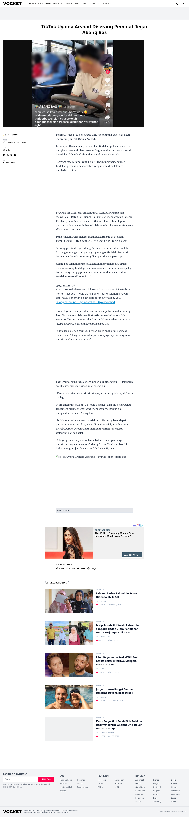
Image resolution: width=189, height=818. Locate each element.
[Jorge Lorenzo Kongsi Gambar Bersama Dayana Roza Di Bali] (69, 697)
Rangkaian (94, 3)
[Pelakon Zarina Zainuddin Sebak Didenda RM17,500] (69, 601)
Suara (173, 798)
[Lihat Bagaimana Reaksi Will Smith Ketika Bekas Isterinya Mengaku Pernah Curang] (69, 665)
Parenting (175, 794)
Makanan (139, 794)
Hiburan (14, 135)
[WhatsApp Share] (8, 155)
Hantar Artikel (66, 787)
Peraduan (139, 798)
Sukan (40, 3)
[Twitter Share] (11, 155)
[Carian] (183, 3)
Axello (8, 150)
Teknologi (57, 3)
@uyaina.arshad (65, 285)
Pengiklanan (82, 787)
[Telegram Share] (15, 155)
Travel (48, 3)
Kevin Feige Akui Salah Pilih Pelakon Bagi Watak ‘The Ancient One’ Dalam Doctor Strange (119, 724)
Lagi (77, 3)
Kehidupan (31, 3)
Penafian (63, 783)
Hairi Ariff (105, 637)
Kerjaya (63, 790)
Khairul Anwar (107, 733)
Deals (85, 3)
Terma (80, 783)
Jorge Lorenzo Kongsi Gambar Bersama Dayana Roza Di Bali (115, 691)
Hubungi (81, 780)
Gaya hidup (140, 787)
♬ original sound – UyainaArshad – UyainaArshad (85, 302)
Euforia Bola (108, 3)
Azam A (103, 601)
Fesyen (156, 783)
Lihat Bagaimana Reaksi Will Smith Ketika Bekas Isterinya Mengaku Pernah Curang (118, 661)
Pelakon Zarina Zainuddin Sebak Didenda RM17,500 (116, 595)
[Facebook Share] (4, 155)
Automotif (68, 3)
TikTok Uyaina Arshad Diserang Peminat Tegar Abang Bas (94, 29)
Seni (155, 798)
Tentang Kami (66, 780)
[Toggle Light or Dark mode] (177, 3)
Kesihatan (175, 790)
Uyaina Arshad (10, 162)
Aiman (103, 669)
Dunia (138, 783)
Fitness (174, 783)
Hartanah (157, 787)
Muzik (155, 794)
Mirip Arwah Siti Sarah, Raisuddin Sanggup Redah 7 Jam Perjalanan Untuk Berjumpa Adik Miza (117, 629)
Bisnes (156, 780)
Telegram (26, 784)
